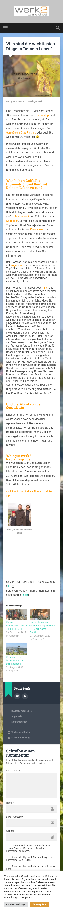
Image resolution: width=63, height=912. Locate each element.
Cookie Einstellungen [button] (16, 904)
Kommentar (13, 770)
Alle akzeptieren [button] (39, 904)
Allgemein (16, 716)
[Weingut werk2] (31, 11)
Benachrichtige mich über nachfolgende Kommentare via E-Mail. (29, 858)
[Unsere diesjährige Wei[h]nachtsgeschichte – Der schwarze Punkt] (40, 615)
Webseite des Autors (25, 696)
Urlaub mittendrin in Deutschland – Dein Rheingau (15, 660)
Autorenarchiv (17, 696)
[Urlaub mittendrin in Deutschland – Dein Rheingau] (16, 649)
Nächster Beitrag (20, 737)
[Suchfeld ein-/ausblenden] (58, 28)
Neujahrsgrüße (19, 721)
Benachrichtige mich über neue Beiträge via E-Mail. (31, 867)
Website (10, 831)
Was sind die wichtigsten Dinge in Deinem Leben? (30, 46)
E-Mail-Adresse (14, 817)
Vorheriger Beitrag (21, 732)
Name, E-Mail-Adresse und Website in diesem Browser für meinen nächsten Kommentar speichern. (28, 848)
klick (9, 586)
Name (10, 803)
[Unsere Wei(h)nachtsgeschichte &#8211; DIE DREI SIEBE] (16, 615)
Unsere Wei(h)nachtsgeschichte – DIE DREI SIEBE (18, 625)
